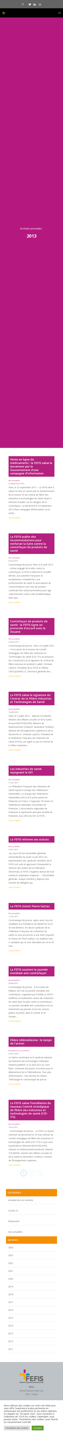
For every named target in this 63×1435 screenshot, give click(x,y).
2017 (10, 1302)
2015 (10, 1317)
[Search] (22, 4)
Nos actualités (14, 480)
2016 (10, 1310)
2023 (10, 1255)
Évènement (13, 1221)
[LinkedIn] (34, 4)
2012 (10, 1341)
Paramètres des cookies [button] (17, 1428)
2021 (10, 1270)
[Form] (40, 4)
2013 (10, 1333)
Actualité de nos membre (19, 1050)
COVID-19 (13, 1210)
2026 (10, 1247)
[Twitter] (30, 4)
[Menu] (58, 12)
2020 (10, 1278)
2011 (10, 1349)
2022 (10, 1263)
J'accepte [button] (37, 1428)
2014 (10, 1325)
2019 (10, 1286)
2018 (10, 1294)
